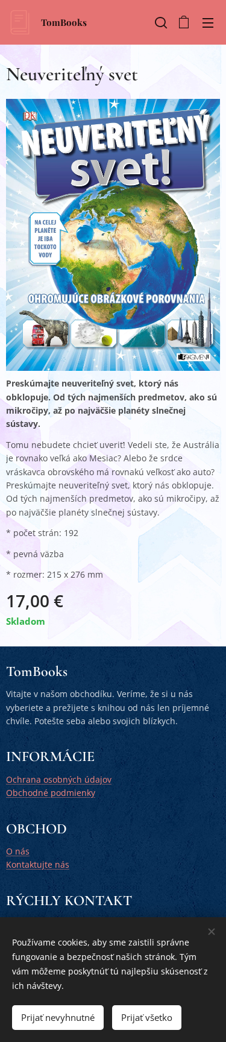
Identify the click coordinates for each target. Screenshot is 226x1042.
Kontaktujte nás (37, 864)
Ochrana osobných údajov (58, 779)
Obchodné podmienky (50, 792)
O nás (18, 851)
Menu (208, 22)
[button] (160, 22)
